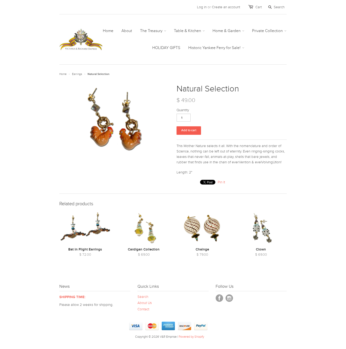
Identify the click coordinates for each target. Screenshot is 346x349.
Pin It (221, 182)
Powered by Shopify (191, 337)
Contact (143, 309)
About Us (144, 303)
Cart (258, 7)
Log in (202, 7)
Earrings (77, 74)
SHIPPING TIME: (72, 297)
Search (142, 297)
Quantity (183, 110)
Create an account (226, 7)
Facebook (219, 298)
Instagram (229, 298)
